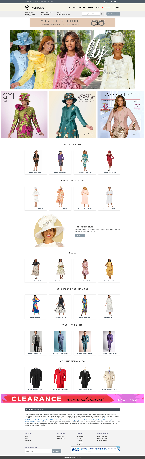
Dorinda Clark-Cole (30, 422)
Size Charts (28, 440)
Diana (38, 422)
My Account (60, 436)
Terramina (92, 420)
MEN (97, 7)
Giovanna (31, 420)
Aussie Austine (84, 420)
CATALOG (82, 7)
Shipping (79, 440)
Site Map (79, 445)
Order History (61, 438)
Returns (79, 438)
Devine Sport (100, 420)
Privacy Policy (80, 436)
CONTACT (116, 7)
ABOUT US (72, 7)
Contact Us (80, 443)
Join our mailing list (31, 447)
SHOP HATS (80, 235)
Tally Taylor (44, 420)
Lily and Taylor (64, 420)
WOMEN (90, 7)
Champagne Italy (74, 420)
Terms (26, 436)
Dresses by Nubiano (110, 420)
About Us (27, 438)
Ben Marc (38, 420)
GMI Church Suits (54, 420)
